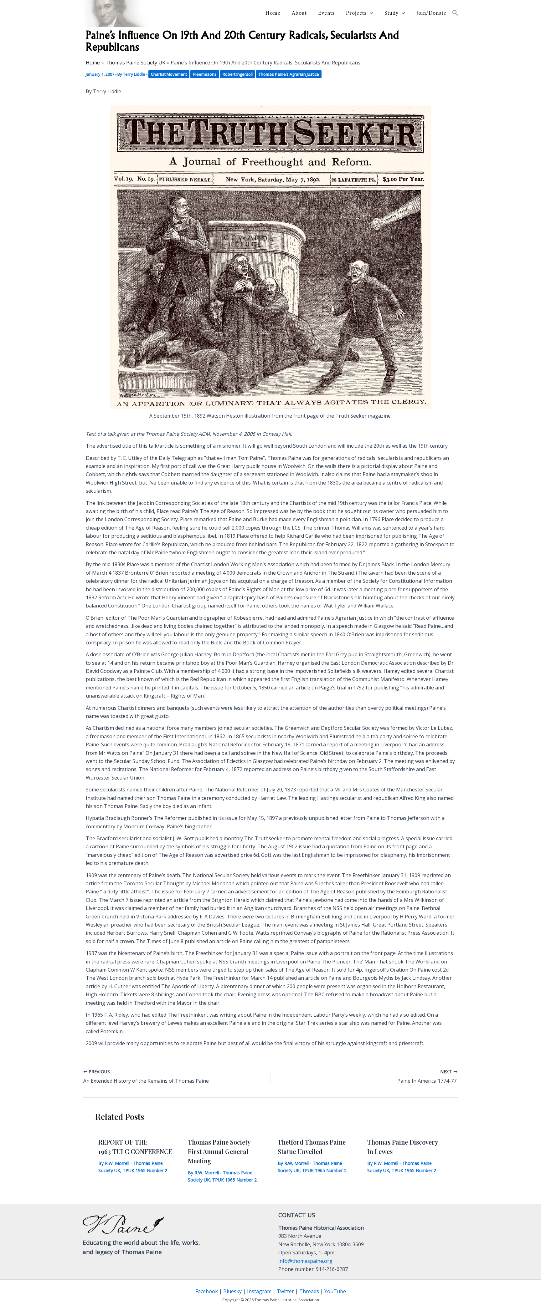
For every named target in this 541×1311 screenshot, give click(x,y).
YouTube (335, 1291)
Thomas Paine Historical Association (200, 13)
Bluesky (232, 1291)
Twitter (285, 1291)
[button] (370, 13)
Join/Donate (431, 13)
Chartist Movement (169, 74)
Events (326, 13)
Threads (309, 1291)
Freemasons (205, 74)
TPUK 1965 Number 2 (145, 1170)
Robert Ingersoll (238, 74)
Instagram (259, 1291)
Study (391, 13)
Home (273, 13)
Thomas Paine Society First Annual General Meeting (219, 1151)
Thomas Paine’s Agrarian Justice (289, 74)
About (299, 13)
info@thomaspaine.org (305, 1261)
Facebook (206, 1291)
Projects (356, 13)
